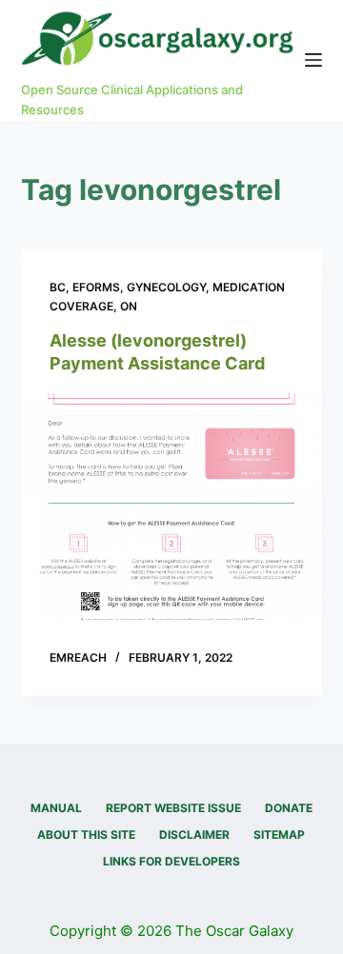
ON (128, 306)
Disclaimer (194, 834)
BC (58, 287)
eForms (96, 287)
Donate (289, 808)
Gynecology (166, 287)
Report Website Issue (173, 808)
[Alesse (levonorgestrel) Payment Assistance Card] (172, 506)
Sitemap (279, 834)
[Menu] (313, 60)
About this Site (86, 834)
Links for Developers (171, 861)
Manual (56, 808)
